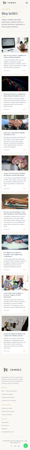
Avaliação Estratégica (7, 394)
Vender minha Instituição (8, 411)
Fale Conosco (5, 425)
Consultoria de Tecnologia (9, 400)
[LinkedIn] (18, 446)
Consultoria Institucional (8, 397)
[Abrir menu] (26, 3)
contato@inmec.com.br (8, 431)
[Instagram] (15, 446)
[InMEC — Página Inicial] (13, 369)
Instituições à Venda (7, 408)
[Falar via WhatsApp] (26, 446)
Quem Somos (5, 422)
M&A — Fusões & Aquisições (9, 391)
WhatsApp (4, 428)
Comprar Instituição (7, 414)
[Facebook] (11, 446)
